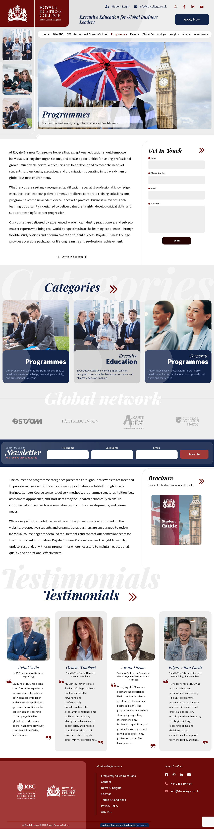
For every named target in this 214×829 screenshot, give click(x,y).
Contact (106, 782)
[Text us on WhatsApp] (175, 6)
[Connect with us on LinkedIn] (193, 6)
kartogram (142, 825)
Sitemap (106, 794)
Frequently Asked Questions (118, 776)
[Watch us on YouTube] (201, 6)
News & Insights (111, 788)
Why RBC (106, 812)
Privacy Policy (109, 806)
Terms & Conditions (113, 800)
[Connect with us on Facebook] (184, 6)
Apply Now (192, 19)
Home (46, 34)
